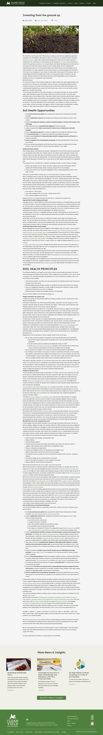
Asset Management (72, 716)
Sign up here (31, 595)
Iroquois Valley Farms (37, 552)
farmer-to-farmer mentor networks (32, 583)
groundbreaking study (43, 481)
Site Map (63, 732)
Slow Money (63, 62)
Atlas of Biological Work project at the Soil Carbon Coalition (44, 530)
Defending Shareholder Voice (17, 674)
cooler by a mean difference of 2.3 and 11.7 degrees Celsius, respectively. (46, 380)
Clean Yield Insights (42, 20)
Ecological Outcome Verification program (53, 538)
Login (94, 3)
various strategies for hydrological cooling (41, 397)
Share (55, 20)
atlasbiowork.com (73, 538)
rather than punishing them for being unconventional (45, 514)
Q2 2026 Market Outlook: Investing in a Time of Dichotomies (79, 675)
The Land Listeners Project (44, 560)
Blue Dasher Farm (70, 528)
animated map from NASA (34, 619)
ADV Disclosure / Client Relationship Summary (47, 732)
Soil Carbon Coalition (47, 411)
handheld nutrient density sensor (50, 534)
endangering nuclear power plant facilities (34, 238)
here (53, 294)
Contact (89, 3)
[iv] (43, 551)
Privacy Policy (29, 732)
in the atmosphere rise (72, 325)
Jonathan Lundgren (66, 481)
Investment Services (44, 3)
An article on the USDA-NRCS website (33, 244)
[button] (51, 3)
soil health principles (48, 262)
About (70, 3)
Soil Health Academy (61, 560)
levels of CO (62, 325)
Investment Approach (59, 3)
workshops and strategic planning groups (34, 603)
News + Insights (79, 3)
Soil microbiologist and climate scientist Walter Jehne (37, 386)
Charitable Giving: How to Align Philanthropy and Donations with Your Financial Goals (48, 676)
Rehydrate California (62, 601)
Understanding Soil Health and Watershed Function (53, 597)
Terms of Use (19, 732)
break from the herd (59, 495)
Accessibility (10, 732)
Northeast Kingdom (28, 60)
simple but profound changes (35, 487)
